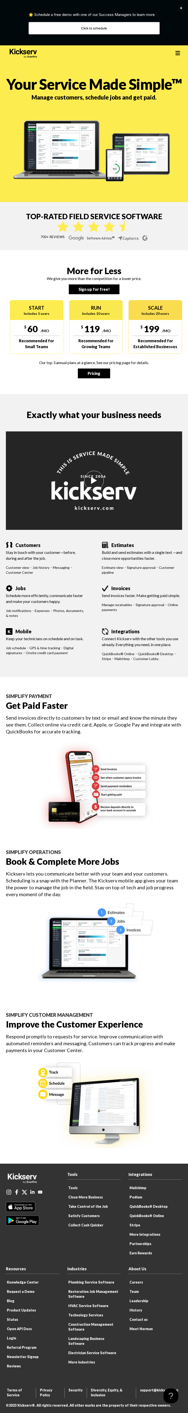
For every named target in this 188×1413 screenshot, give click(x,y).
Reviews (14, 1366)
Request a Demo (21, 1291)
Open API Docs (19, 1329)
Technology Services (85, 1315)
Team (134, 1291)
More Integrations (144, 1234)
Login (11, 1338)
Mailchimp (137, 1188)
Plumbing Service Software (91, 1282)
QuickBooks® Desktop (148, 1206)
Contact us (138, 1319)
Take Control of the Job (88, 1206)
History (135, 1310)
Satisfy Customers (84, 1216)
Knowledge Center (23, 1282)
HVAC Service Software (88, 1306)
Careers (136, 1282)
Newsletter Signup (23, 1357)
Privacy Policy (46, 1392)
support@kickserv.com (159, 1390)
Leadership (138, 1301)
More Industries (81, 1362)
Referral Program (21, 1347)
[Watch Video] (94, 480)
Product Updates (21, 1310)
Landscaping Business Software (86, 1341)
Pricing (94, 373)
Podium (135, 1197)
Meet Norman (141, 1329)
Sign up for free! (94, 289)
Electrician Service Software (92, 1353)
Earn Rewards (140, 1253)
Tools (73, 1188)
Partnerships (140, 1244)
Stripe (134, 1225)
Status (12, 1319)
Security (76, 1390)
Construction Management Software (90, 1326)
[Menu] (177, 53)
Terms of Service (14, 1392)
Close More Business (85, 1197)
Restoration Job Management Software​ (93, 1293)
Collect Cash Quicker (85, 1225)
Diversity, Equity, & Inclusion (106, 1392)
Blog (10, 1301)
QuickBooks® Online (146, 1216)
